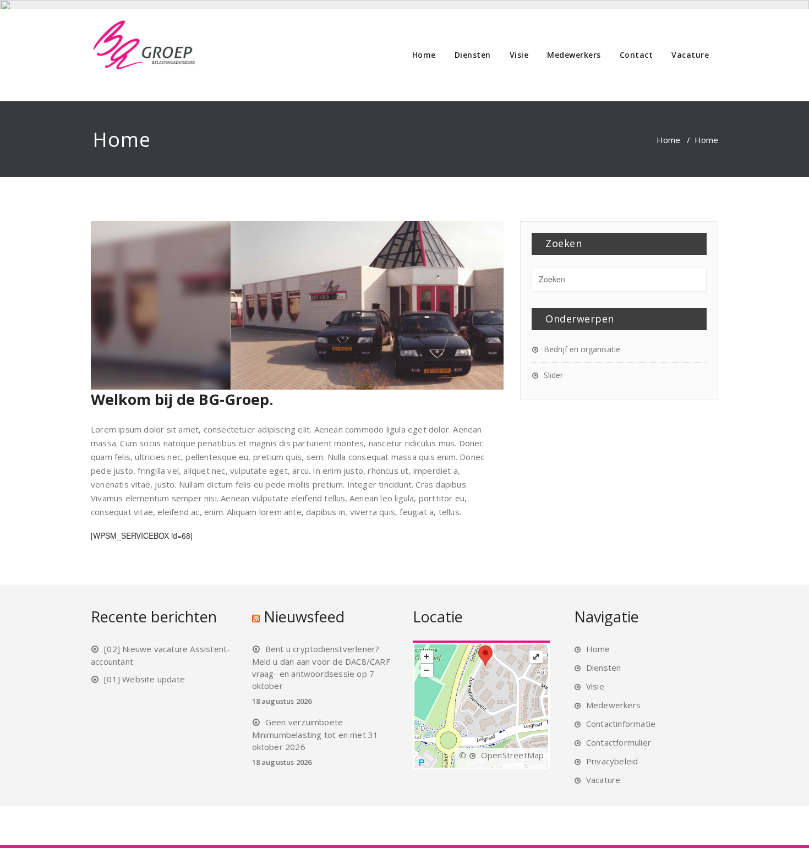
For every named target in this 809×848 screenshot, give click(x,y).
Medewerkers (574, 55)
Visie (519, 55)
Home (424, 55)
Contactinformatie (620, 723)
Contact (636, 55)
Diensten (473, 55)
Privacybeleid (612, 761)
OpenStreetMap (512, 755)
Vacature (690, 55)
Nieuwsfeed (304, 616)
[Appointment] (144, 45)
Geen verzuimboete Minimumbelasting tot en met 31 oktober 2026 (315, 734)
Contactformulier (618, 742)
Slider (553, 375)
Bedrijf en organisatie (582, 349)
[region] (404, 305)
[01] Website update (144, 679)
